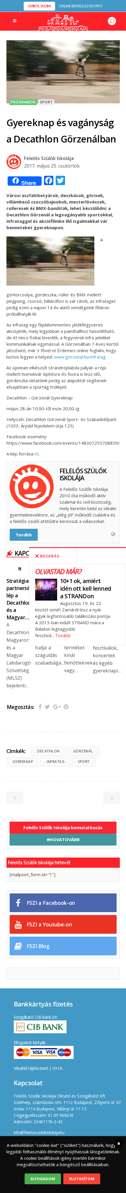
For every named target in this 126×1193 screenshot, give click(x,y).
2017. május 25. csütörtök (52, 166)
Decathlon (48, 751)
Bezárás (49, 556)
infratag (55, 761)
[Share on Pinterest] (66, 707)
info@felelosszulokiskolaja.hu (39, 1132)
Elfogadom (42, 1178)
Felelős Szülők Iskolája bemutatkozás (62, 827)
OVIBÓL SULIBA (39, 6)
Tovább (63, 635)
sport (84, 761)
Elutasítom (81, 1178)
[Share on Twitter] (47, 707)
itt (37, 454)
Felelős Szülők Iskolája (49, 158)
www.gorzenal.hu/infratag (80, 357)
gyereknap (23, 761)
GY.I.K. (57, 1068)
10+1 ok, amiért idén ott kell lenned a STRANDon (85, 588)
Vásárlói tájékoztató (31, 1068)
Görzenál (83, 751)
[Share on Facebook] (40, 707)
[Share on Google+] (57, 707)
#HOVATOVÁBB (63, 839)
